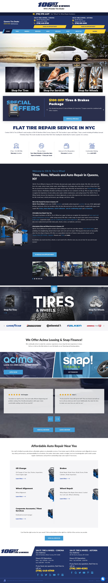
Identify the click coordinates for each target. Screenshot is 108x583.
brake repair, (36, 219)
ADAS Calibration (60, 208)
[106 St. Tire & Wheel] (54, 4)
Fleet (68, 31)
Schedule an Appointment (44, 254)
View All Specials (72, 119)
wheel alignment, (49, 208)
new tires (59, 204)
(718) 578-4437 (42, 14)
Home (8, 31)
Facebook (38, 575)
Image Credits (91, 580)
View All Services (54, 538)
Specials (57, 31)
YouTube (54, 575)
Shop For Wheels (96, 309)
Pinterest (58, 575)
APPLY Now (13, 372)
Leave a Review (65, 430)
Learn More (19, 478)
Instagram (62, 575)
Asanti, (35, 235)
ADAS (47, 31)
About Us (78, 31)
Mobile (95, 31)
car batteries (88, 208)
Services (37, 31)
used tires (82, 204)
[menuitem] (8, 31)
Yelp (50, 575)
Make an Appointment (50, 26)
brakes (41, 208)
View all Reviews (43, 430)
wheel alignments (72, 219)
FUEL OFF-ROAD (42, 235)
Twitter (46, 575)
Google (42, 575)
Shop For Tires (10, 309)
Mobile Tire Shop (93, 188)
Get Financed (73, 372)
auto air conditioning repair (74, 208)
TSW (62, 235)
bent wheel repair (88, 228)
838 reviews (14, 23)
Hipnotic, (50, 235)
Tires (17, 31)
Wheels (27, 31)
